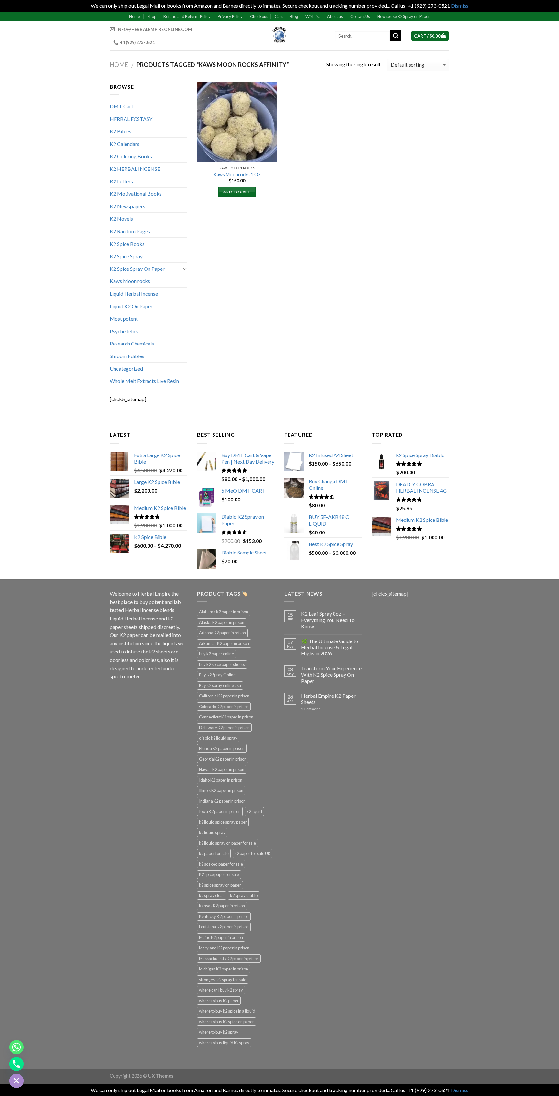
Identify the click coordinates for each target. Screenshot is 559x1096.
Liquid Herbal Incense (134, 293)
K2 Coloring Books (131, 156)
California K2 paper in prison (224, 695)
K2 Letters (121, 181)
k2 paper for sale (214, 853)
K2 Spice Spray (126, 256)
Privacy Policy (230, 16)
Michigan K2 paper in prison (223, 968)
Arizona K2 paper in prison (222, 632)
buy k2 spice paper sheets (222, 664)
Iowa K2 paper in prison (220, 811)
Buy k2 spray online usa (220, 685)
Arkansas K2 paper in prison (224, 643)
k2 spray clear (211, 895)
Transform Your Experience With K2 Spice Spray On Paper (331, 674)
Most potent (124, 318)
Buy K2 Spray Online (217, 674)
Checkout (259, 16)
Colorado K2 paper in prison (224, 706)
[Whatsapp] (16, 1047)
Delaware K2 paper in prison (224, 727)
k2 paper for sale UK (252, 853)
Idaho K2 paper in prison (220, 780)
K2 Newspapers (127, 206)
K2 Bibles (120, 131)
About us (335, 16)
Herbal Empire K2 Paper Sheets (328, 699)
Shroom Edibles (127, 356)
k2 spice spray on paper (220, 885)
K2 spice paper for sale (219, 874)
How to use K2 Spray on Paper (403, 16)
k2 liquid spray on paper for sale (227, 843)
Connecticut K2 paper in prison (226, 716)
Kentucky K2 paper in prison (224, 916)
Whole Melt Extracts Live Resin (144, 381)
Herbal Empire (154, 593)
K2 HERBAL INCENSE (135, 169)
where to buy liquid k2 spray (224, 1042)
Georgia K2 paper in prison (223, 759)
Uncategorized (126, 369)
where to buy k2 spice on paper (226, 1021)
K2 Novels (121, 218)
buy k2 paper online (216, 653)
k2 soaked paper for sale (221, 864)
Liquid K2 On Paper (131, 306)
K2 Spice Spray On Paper (137, 269)
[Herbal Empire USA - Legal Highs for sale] (279, 35)
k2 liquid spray (212, 832)
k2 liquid (254, 811)
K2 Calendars (124, 144)
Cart (279, 16)
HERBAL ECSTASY (131, 119)
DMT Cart (121, 106)
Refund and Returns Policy (187, 16)
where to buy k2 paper (219, 1000)
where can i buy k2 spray (221, 989)
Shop (152, 16)
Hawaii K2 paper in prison (221, 769)
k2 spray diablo (244, 895)
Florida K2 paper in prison (222, 748)
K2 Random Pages (130, 231)
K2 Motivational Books (136, 194)
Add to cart (237, 192)
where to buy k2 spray (218, 1032)
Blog (294, 16)
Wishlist (312, 16)
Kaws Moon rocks (130, 281)
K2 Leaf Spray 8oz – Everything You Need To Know (328, 619)
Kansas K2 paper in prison (222, 905)
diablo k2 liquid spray (218, 737)
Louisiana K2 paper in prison (224, 926)
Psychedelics (124, 331)
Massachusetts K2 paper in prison (229, 958)
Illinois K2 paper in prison (221, 790)
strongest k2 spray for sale (222, 979)
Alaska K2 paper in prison (221, 622)
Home (134, 16)
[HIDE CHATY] (16, 1081)
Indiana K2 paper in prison (222, 801)
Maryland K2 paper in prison (224, 947)
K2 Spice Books (127, 244)
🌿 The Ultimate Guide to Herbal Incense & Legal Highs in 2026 (329, 647)
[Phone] (16, 1064)
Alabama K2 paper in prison (223, 611)
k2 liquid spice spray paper (223, 822)
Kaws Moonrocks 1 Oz (237, 174)
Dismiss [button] (459, 6)
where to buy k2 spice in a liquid (227, 1011)
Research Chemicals (132, 343)
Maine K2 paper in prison (221, 937)
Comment (310, 709)
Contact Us (360, 16)
